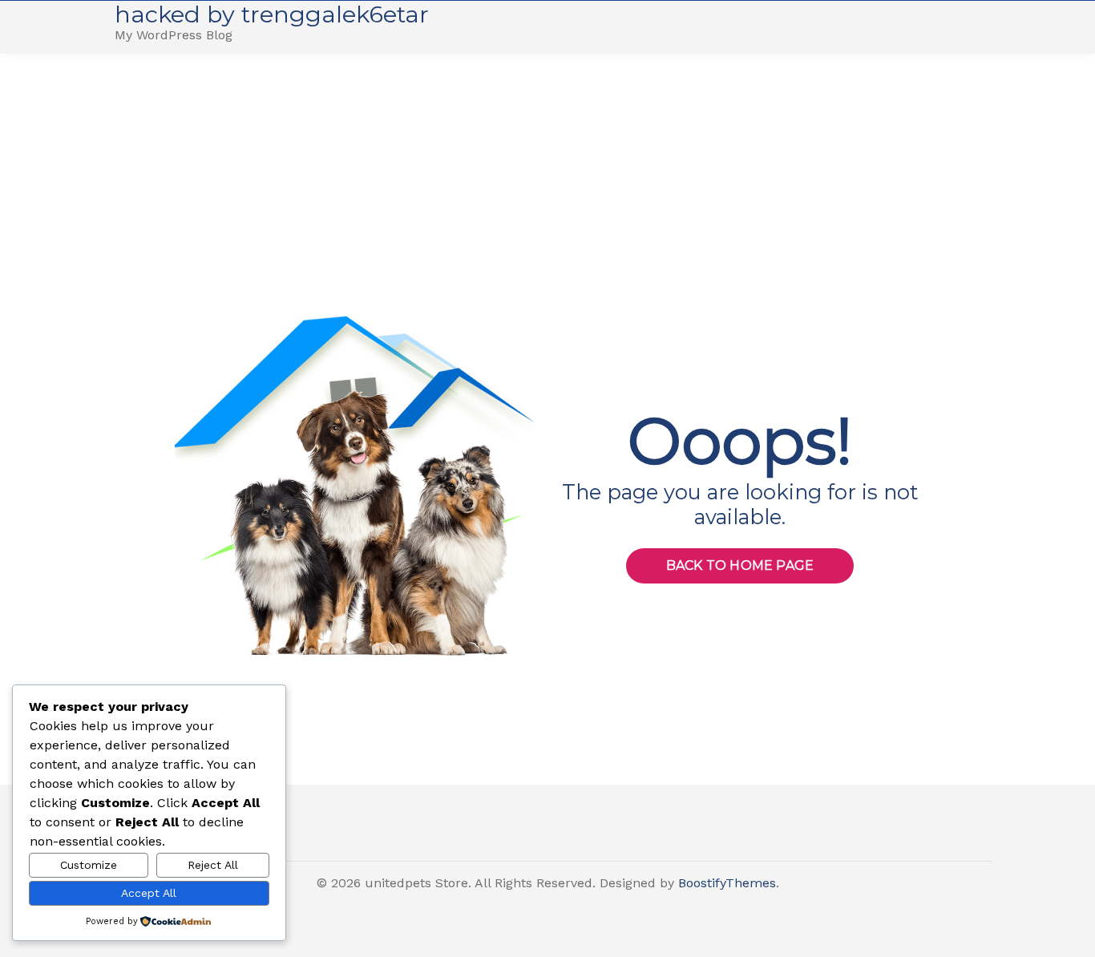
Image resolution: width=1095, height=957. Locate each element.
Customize (88, 864)
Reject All (213, 864)
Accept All (148, 892)
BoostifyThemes (727, 882)
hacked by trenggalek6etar (272, 14)
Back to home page (740, 565)
